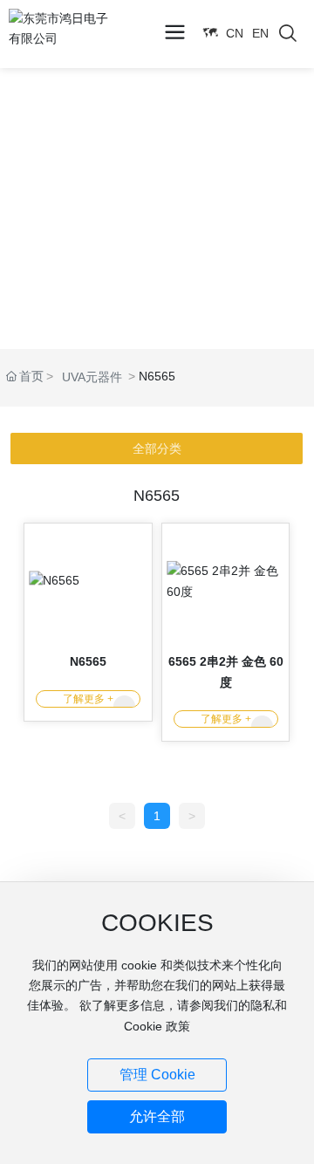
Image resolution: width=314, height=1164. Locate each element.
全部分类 (157, 448)
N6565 (88, 661)
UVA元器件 (92, 377)
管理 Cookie (157, 1074)
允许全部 (157, 1116)
